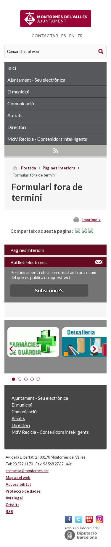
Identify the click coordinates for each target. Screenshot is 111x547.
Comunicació (20, 103)
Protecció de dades (23, 491)
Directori (16, 127)
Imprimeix (91, 219)
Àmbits (14, 115)
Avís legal (14, 498)
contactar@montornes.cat (27, 470)
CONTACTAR (45, 35)
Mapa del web (18, 477)
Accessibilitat (18, 484)
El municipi (18, 91)
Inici (11, 68)
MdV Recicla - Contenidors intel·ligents (47, 139)
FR (80, 35)
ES (63, 35)
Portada (28, 168)
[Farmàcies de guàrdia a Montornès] (33, 342)
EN (72, 35)
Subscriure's (49, 290)
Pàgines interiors (59, 168)
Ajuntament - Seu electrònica (36, 79)
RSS (55, 150)
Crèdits (12, 504)
